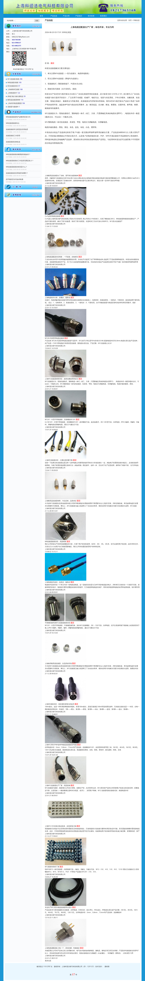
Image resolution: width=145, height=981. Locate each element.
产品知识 (78, 16)
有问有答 (91, 16)
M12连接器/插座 (13, 79)
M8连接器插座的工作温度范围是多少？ (20, 160)
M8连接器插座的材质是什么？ (16, 167)
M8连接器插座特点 (12, 123)
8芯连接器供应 (12, 86)
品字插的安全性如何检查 (14, 179)
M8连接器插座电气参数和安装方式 (18, 117)
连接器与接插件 (13, 107)
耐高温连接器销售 (13, 100)
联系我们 (103, 16)
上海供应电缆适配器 (14, 103)
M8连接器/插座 (12, 82)
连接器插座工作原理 (13, 135)
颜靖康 (107, 966)
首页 (41, 16)
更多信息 (48, 961)
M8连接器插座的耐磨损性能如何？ (18, 154)
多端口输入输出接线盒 (15, 96)
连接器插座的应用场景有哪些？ (17, 173)
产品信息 (54, 16)
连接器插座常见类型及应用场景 (17, 129)
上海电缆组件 (12, 93)
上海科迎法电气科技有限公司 (55, 183)
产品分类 (66, 16)
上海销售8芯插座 (13, 89)
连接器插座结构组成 (13, 142)
